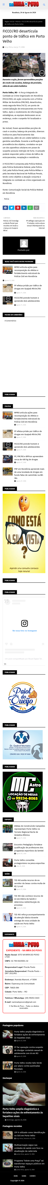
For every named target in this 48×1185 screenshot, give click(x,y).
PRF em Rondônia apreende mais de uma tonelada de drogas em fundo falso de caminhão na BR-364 (29, 473)
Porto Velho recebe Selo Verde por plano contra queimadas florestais (28, 1066)
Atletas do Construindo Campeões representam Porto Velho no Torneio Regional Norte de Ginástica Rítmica (29, 830)
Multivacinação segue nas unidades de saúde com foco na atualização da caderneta (28, 1148)
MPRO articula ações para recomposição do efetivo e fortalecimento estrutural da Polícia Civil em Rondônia (27, 272)
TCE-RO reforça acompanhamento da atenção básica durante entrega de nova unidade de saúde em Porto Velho (29, 919)
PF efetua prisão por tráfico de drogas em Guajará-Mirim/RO (28, 287)
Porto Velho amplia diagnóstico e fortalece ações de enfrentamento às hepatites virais (29, 1034)
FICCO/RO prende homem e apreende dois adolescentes (27, 299)
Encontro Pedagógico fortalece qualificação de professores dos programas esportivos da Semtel (28, 847)
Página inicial (9, 22)
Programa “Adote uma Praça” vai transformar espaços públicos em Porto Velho (29, 1163)
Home (16, 1176)
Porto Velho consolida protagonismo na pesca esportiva (29, 861)
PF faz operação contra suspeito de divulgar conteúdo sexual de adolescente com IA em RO (28, 1050)
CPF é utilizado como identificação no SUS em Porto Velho (29, 1134)
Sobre (24, 1176)
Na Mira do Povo (31, 1181)
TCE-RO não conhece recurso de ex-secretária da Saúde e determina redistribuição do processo (28, 900)
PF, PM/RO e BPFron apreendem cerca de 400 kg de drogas (28, 458)
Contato (33, 1176)
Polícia (18, 22)
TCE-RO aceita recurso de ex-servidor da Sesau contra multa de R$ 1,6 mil (29, 883)
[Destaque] (24, 1094)
